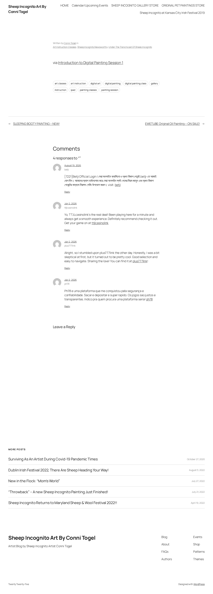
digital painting (112, 83)
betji (66, 169)
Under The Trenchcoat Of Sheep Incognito (130, 46)
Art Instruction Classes (64, 46)
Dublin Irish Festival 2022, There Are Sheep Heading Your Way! (58, 470)
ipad (73, 89)
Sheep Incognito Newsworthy (92, 46)
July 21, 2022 (198, 491)
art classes (60, 83)
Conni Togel (70, 43)
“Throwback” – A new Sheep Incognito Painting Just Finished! (58, 492)
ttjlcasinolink (70, 207)
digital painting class (135, 83)
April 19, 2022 (198, 502)
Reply (67, 191)
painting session (109, 89)
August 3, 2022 (197, 470)
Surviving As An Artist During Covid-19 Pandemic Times (53, 459)
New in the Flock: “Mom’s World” (34, 481)
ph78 (67, 283)
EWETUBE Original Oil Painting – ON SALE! (172, 124)
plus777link (70, 245)
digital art (96, 83)
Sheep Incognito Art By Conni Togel (27, 9)
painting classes (88, 89)
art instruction (78, 83)
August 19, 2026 (72, 165)
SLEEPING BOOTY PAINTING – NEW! (36, 124)
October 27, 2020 (196, 459)
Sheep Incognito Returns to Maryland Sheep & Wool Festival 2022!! (62, 503)
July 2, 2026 (70, 203)
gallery (154, 83)
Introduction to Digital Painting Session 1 (90, 62)
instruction (60, 89)
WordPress (199, 584)
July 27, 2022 (198, 481)
